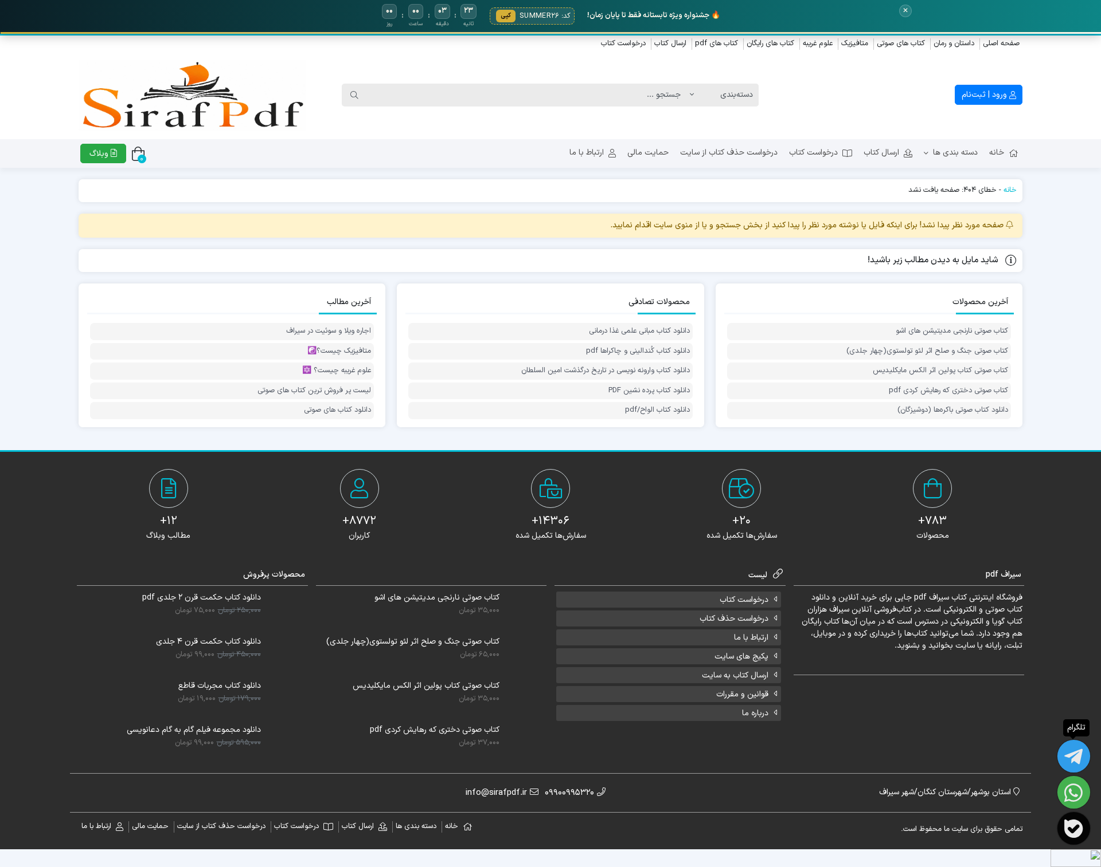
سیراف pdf (931, 598)
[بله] (1074, 828)
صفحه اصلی (1001, 43)
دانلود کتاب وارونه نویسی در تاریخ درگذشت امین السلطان (605, 370)
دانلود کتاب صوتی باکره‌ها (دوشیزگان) (952, 410)
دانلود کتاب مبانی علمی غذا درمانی (639, 331)
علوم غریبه (818, 43)
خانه (996, 153)
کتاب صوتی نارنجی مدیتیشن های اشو (952, 331)
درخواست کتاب (623, 43)
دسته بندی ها (955, 153)
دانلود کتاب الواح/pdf (657, 410)
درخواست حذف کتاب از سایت (729, 153)
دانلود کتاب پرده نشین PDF (648, 390)
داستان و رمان (954, 43)
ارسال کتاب (670, 43)
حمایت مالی (648, 153)
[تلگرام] (1074, 756)
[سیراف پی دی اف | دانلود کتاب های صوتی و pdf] (192, 95)
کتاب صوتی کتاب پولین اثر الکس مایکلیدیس (940, 370)
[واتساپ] (1074, 792)
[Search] (354, 95)
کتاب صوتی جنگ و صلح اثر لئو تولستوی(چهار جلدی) (927, 351)
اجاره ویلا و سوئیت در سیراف (328, 331)
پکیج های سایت (741, 657)
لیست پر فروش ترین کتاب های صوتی (314, 390)
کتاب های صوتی (901, 43)
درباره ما (755, 713)
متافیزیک (854, 43)
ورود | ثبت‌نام (985, 95)
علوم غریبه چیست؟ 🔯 (336, 370)
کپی (506, 16)
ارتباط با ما (586, 153)
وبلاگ (100, 154)
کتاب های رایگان (770, 43)
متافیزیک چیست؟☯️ (339, 351)
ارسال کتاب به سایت (735, 675)
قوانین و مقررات (742, 694)
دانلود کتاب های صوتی (337, 410)
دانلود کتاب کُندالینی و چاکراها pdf (637, 351)
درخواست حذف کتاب (734, 619)
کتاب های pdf (716, 43)
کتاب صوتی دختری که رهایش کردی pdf (948, 390)
